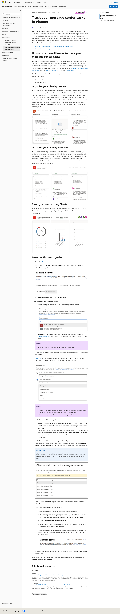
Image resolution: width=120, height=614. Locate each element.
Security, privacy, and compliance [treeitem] (9, 24)
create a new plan (43, 336)
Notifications (54, 12)
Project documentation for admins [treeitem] (10, 59)
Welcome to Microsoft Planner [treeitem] (11, 17)
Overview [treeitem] (5, 20)
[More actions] (86, 12)
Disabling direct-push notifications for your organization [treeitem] (10, 42)
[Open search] (112, 2)
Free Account (113, 6)
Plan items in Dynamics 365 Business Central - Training (47, 575)
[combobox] (11, 14)
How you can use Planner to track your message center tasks (54, 46)
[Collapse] (20, 10)
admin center (45, 262)
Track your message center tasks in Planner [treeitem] (12, 48)
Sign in (116, 2)
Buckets (37, 358)
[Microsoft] (3, 2)
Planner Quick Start (51, 70)
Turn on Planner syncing (42, 49)
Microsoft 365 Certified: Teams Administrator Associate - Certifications (52, 585)
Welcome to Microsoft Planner (40, 12)
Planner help (70, 70)
